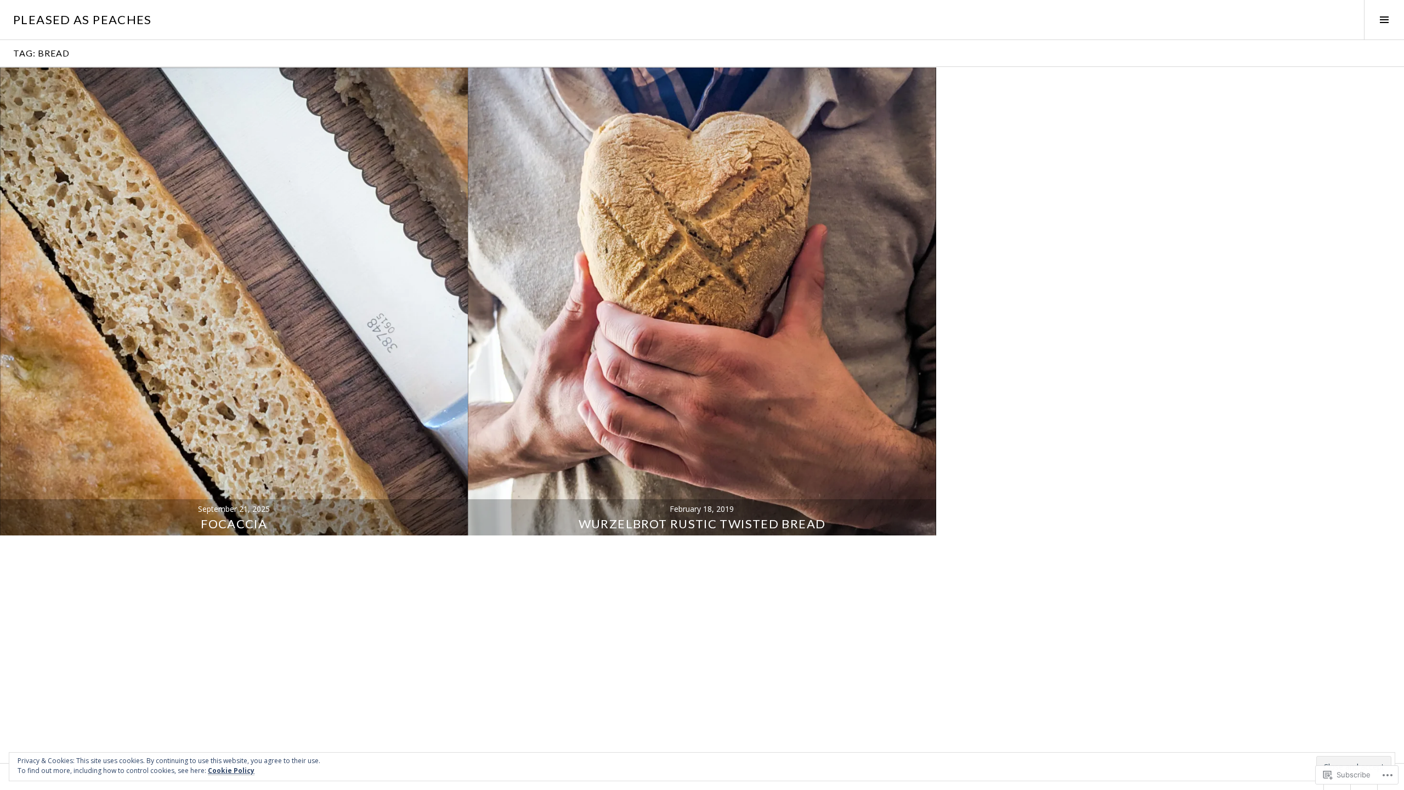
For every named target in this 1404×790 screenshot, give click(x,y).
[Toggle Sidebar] (1384, 20)
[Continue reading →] (234, 301)
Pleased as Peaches (82, 19)
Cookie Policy (231, 770)
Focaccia (234, 523)
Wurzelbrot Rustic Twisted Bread (702, 523)
